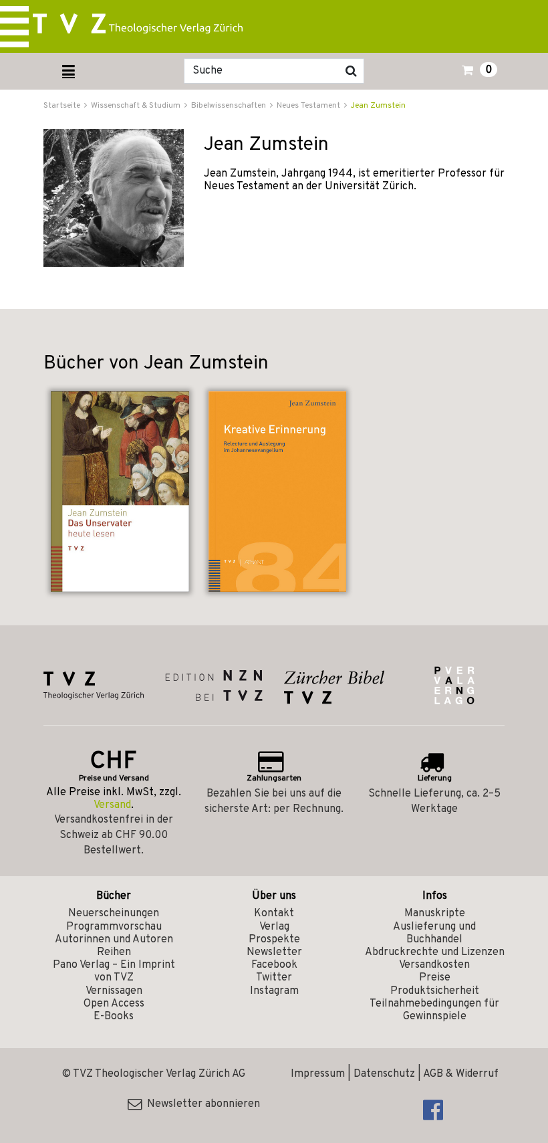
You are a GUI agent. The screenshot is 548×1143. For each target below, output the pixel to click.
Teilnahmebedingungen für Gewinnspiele (434, 1010)
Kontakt (274, 913)
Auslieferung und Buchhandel (434, 933)
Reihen (114, 952)
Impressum (318, 1074)
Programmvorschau (114, 927)
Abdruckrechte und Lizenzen (435, 952)
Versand (112, 805)
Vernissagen (114, 991)
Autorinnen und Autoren (114, 939)
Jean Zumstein (378, 105)
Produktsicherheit (434, 991)
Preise (434, 977)
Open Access (114, 1004)
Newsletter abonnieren (201, 1104)
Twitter (274, 977)
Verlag (274, 927)
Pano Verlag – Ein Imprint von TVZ (114, 971)
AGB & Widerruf (461, 1074)
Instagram (274, 991)
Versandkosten (434, 965)
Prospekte (274, 939)
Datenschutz (384, 1074)
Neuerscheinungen (113, 913)
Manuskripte (434, 913)
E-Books (114, 1016)
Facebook (274, 965)
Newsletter (274, 952)
